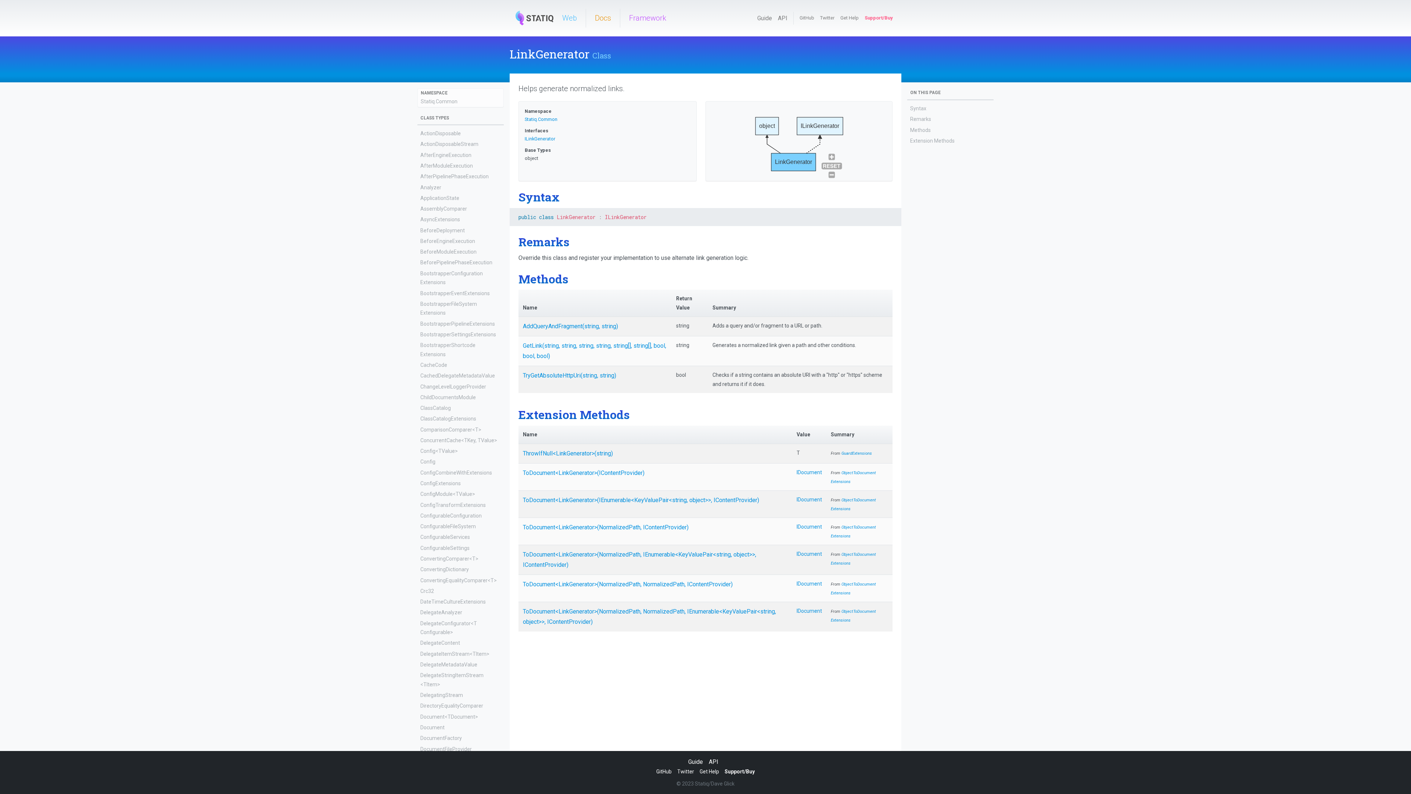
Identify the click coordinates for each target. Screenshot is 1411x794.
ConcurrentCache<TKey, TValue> (458, 440)
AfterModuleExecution (446, 166)
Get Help (849, 18)
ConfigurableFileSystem (448, 526)
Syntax (918, 108)
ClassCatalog (435, 408)
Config (427, 462)
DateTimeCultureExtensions (453, 602)
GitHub (807, 18)
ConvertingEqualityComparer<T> (458, 580)
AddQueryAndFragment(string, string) (570, 326)
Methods (920, 130)
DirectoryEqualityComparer (451, 706)
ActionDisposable (440, 133)
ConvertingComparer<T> (449, 559)
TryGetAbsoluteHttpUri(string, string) (569, 375)
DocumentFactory (441, 738)
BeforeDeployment (442, 230)
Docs (603, 18)
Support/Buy (879, 18)
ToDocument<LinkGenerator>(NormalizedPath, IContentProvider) (606, 527)
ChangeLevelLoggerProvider (453, 387)
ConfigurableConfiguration (451, 516)
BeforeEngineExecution (447, 241)
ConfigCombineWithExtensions (456, 473)
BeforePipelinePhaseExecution (456, 262)
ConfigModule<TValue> (447, 494)
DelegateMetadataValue (448, 665)
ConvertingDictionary (444, 569)
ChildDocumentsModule (448, 397)
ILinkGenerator (540, 139)
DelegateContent (440, 643)
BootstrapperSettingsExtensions (458, 334)
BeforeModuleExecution (448, 252)
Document (432, 727)
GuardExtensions (856, 453)
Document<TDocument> (449, 717)
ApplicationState (439, 198)
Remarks (920, 119)
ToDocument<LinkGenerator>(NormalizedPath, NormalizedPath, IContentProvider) (628, 584)
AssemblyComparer (443, 209)
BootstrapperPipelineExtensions (457, 324)
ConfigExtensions (440, 483)
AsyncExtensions (440, 219)
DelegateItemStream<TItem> (454, 654)
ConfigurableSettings (445, 548)
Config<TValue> (439, 451)
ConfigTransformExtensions (453, 505)
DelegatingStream (441, 695)
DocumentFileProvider (446, 749)
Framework (647, 18)
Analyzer (430, 187)
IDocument (809, 472)
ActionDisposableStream (449, 144)
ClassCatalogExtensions (448, 419)
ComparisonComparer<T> (450, 430)
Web (569, 18)
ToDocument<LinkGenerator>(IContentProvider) (584, 472)
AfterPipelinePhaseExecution (454, 176)
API (782, 18)
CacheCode (433, 365)
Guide (764, 18)
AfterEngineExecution (445, 155)
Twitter (827, 18)
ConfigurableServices (445, 537)
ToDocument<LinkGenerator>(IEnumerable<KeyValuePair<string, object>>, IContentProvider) (641, 500)
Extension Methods (932, 141)
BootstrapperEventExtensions (455, 293)
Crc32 (427, 591)
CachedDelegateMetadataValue (457, 376)
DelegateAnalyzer (441, 612)
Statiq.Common (439, 101)
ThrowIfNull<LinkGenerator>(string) (568, 453)
